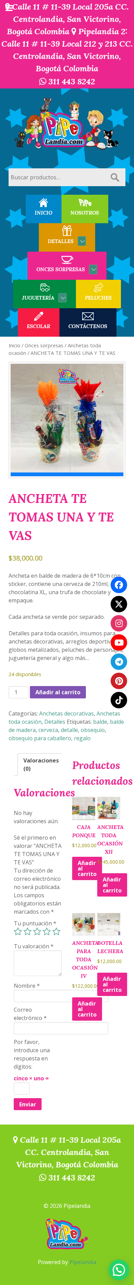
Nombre (27, 985)
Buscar (114, 177)
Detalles (54, 721)
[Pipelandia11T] (119, 604)
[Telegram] (119, 661)
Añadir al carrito (57, 692)
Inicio (14, 345)
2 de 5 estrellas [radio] (27, 931)
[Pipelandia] (67, 124)
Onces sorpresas (44, 345)
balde (100, 721)
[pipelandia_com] (119, 623)
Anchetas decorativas (66, 713)
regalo (82, 738)
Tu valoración (34, 946)
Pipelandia (82, 1262)
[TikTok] (119, 700)
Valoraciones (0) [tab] (41, 764)
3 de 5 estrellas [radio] (37, 931)
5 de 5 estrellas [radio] (56, 931)
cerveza (48, 730)
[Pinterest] (119, 681)
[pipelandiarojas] (119, 642)
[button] (119, 1270)
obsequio (93, 730)
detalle (69, 730)
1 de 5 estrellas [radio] (18, 931)
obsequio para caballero (40, 738)
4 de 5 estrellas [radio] (47, 931)
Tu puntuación (35, 923)
